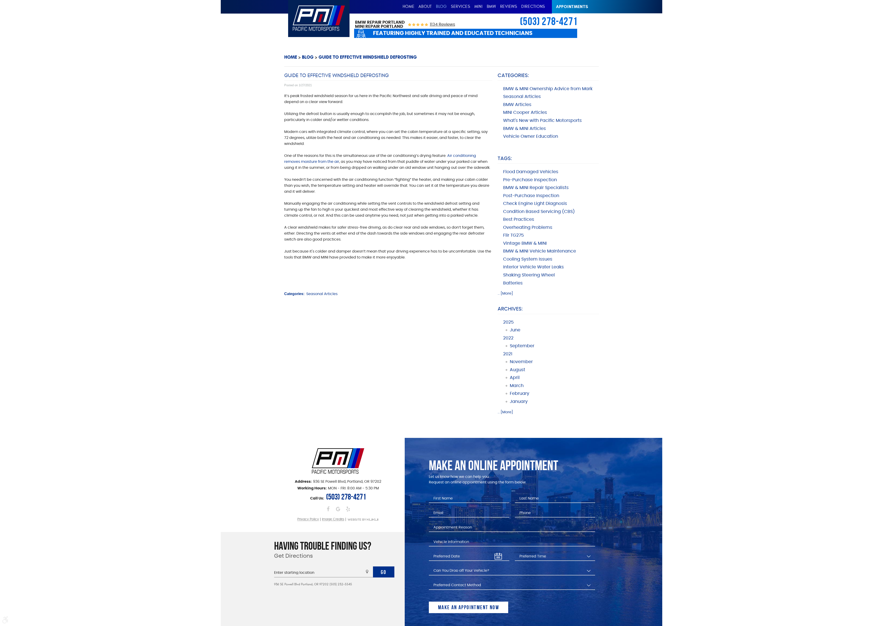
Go (383, 572)
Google (338, 509)
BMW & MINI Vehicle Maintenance (539, 251)
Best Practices (518, 219)
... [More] (505, 293)
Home (409, 6)
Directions (533, 6)
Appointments (572, 6)
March (517, 386)
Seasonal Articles (322, 294)
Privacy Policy (308, 519)
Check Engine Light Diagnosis (535, 203)
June (515, 330)
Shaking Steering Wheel (529, 275)
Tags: (505, 158)
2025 (508, 322)
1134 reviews (442, 25)
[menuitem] (409, 7)
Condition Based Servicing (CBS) (539, 212)
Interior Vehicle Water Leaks (533, 267)
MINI (478, 6)
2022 (508, 338)
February (519, 393)
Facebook (328, 509)
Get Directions (293, 556)
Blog (441, 6)
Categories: (513, 75)
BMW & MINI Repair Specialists (536, 188)
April (515, 378)
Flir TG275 (513, 235)
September (522, 346)
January (519, 401)
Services (460, 6)
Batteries (513, 283)
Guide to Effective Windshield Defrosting (367, 57)
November (521, 362)
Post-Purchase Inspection (531, 196)
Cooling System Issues (527, 259)
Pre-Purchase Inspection (530, 180)
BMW (491, 6)
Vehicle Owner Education (530, 136)
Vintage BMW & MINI (525, 243)
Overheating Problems (527, 227)
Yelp (348, 509)
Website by (363, 519)
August (517, 370)
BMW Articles (517, 105)
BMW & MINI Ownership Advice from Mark (548, 89)
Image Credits (333, 519)
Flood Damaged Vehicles (530, 172)
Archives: (510, 308)
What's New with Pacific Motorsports (542, 120)
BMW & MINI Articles (524, 128)
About (425, 6)
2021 (507, 354)
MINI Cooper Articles (525, 112)
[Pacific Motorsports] (319, 18)
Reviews (508, 6)
